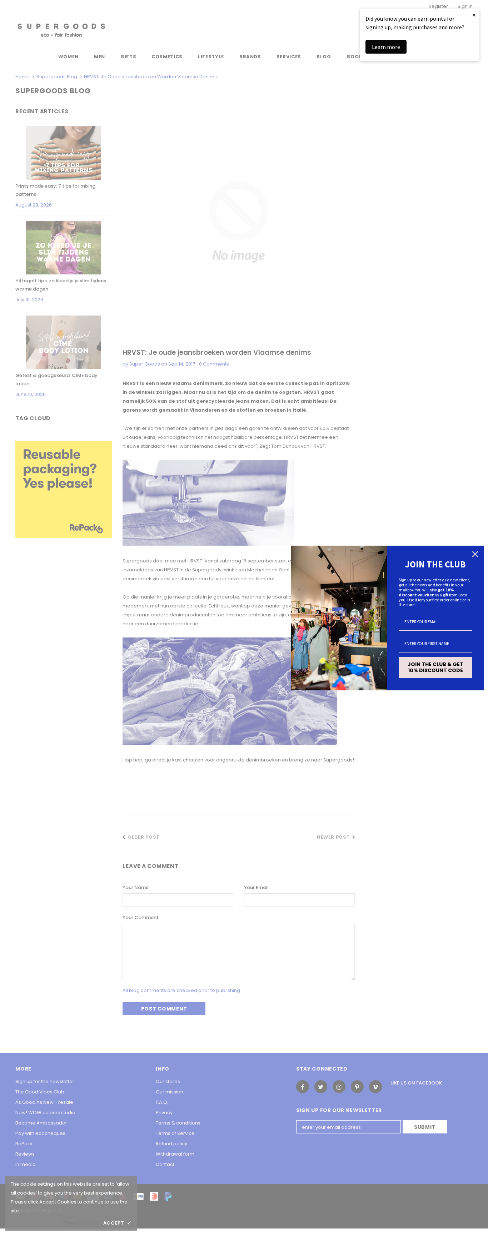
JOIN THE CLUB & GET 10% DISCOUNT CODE (435, 667)
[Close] (475, 554)
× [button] (474, 14)
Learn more (386, 46)
